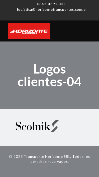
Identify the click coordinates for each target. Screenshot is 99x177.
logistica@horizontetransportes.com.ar (52, 9)
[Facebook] (42, 16)
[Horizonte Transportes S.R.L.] (49, 31)
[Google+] (49, 16)
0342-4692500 (51, 4)
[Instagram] (56, 16)
